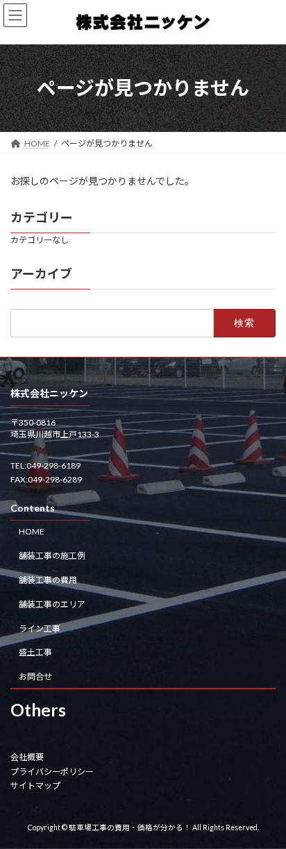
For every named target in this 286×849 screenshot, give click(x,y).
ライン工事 (39, 628)
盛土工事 (35, 652)
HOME (31, 531)
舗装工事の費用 (48, 580)
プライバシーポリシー (52, 771)
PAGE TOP (265, 809)
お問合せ (35, 676)
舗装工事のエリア (52, 603)
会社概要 (27, 757)
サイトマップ (35, 785)
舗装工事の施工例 (52, 555)
